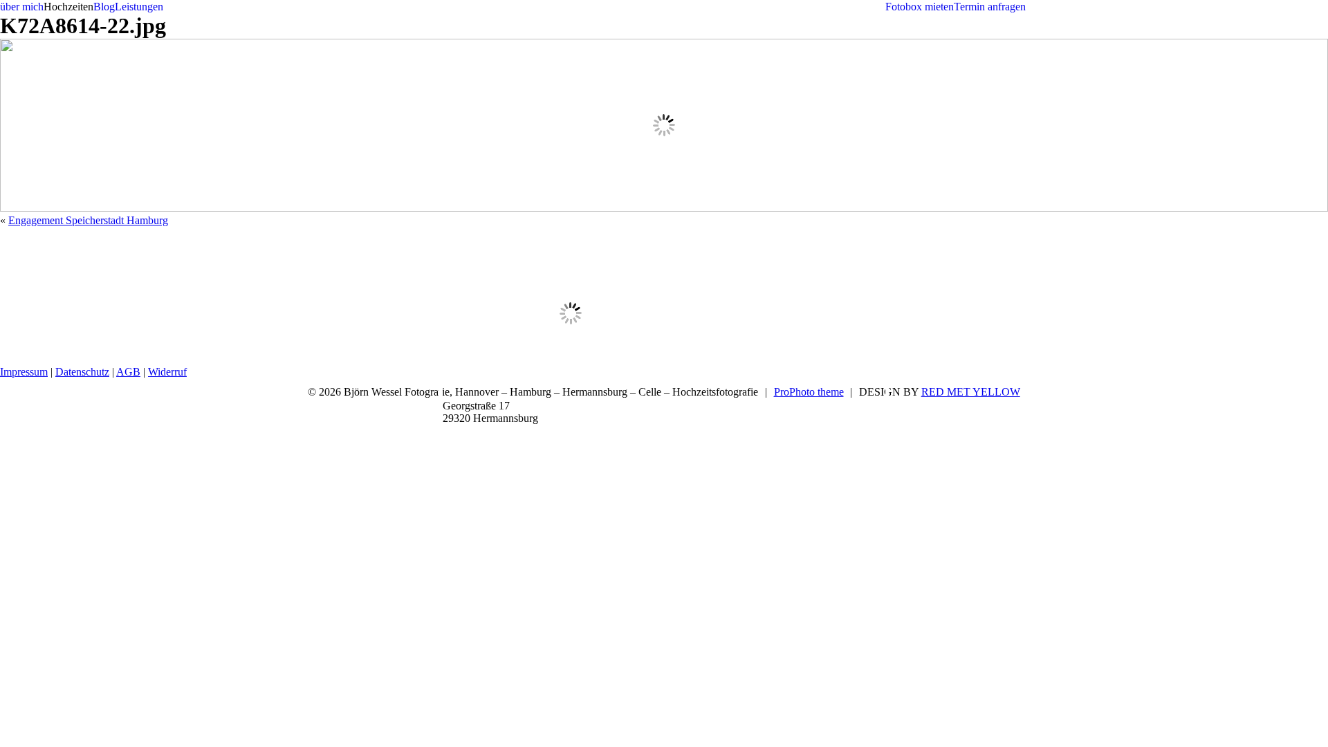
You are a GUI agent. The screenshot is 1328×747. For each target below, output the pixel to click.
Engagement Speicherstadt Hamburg (88, 220)
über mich (22, 6)
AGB (128, 372)
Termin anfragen (990, 6)
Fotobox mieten (919, 6)
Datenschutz (82, 372)
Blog (104, 6)
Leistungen (139, 6)
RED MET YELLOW (970, 392)
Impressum (24, 372)
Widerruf (167, 372)
